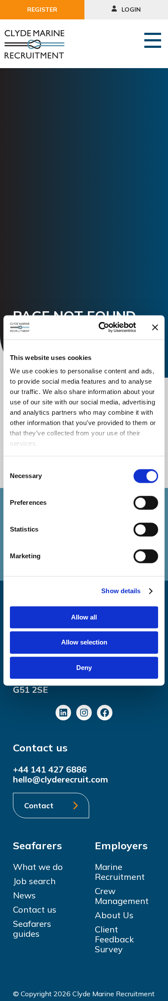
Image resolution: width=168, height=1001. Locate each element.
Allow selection (84, 642)
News (24, 895)
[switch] (146, 503)
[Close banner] (155, 327)
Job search (34, 881)
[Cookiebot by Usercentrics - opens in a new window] (102, 327)
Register (42, 9)
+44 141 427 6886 (50, 769)
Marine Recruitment (120, 871)
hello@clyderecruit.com (60, 779)
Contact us (34, 909)
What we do (38, 866)
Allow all (84, 617)
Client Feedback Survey (114, 939)
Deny (84, 667)
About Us (114, 915)
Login (130, 9)
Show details (120, 590)
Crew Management (122, 895)
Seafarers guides (32, 928)
